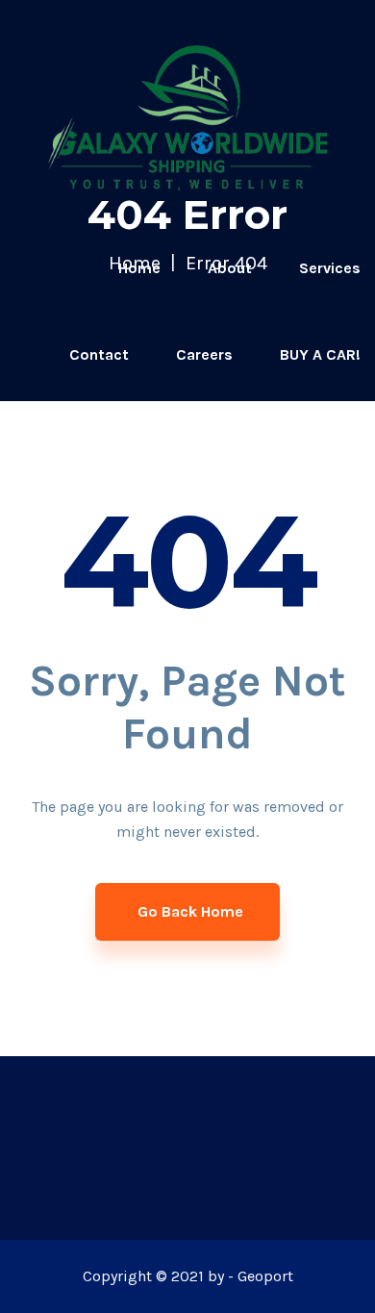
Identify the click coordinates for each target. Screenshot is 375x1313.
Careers (204, 354)
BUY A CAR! (320, 354)
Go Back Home (190, 911)
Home (139, 268)
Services (330, 268)
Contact (99, 354)
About (230, 268)
